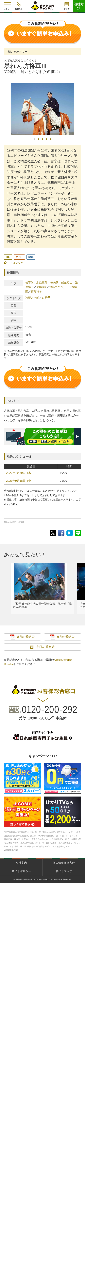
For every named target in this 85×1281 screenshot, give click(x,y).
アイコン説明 (15, 262)
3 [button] (42, 139)
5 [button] (50, 139)
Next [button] (80, 110)
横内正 (54, 282)
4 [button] (46, 139)
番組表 (67, 9)
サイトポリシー (21, 871)
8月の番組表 (26, 637)
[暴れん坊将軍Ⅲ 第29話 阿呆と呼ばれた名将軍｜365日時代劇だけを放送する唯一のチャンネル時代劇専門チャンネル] (69, 533)
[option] (42, 109)
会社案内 (21, 862)
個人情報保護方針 (64, 862)
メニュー (7, 9)
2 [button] (38, 139)
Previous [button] (5, 111)
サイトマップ (64, 871)
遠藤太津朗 (32, 297)
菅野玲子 (36, 291)
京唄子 (46, 297)
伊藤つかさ (56, 287)
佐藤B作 (41, 287)
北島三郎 (41, 282)
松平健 (29, 282)
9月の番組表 (66, 637)
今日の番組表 (45, 647)
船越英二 (66, 282)
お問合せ (19, 9)
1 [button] (34, 139)
